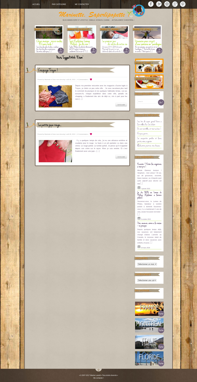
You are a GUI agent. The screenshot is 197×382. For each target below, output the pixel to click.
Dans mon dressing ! (59, 79)
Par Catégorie (59, 4)
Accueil (36, 4)
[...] (141, 183)
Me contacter (82, 4)
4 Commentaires (82, 79)
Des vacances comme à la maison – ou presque (149, 224)
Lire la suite (121, 104)
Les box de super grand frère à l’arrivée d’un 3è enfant (149, 122)
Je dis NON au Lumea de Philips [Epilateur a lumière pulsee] (149, 195)
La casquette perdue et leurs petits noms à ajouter (149, 139)
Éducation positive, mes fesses (148, 145)
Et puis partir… (142, 133)
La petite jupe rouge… (49, 124)
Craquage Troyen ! (48, 70)
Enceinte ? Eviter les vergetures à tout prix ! (149, 165)
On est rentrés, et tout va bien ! (149, 128)
